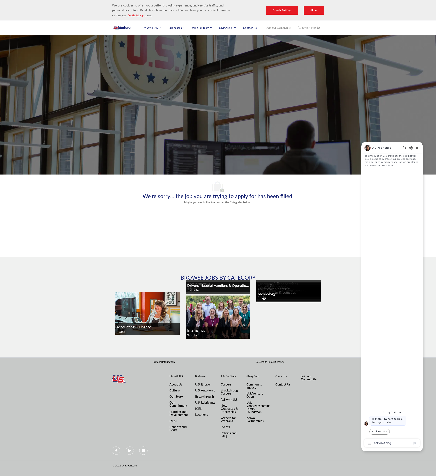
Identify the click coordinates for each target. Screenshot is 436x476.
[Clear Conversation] (404, 147)
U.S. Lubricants (205, 402)
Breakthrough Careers (230, 391)
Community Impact (254, 385)
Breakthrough (204, 396)
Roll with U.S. (229, 399)
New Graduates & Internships (229, 408)
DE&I (173, 420)
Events (225, 427)
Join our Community (279, 27)
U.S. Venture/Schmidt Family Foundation (258, 407)
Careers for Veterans (228, 419)
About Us (175, 384)
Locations (201, 414)
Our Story (176, 396)
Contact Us (283, 384)
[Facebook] (116, 451)
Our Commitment (178, 404)
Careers (226, 384)
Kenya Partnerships (255, 419)
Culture (174, 390)
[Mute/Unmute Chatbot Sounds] (410, 147)
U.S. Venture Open (254, 394)
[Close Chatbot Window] (417, 147)
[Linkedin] (130, 451)
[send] (415, 443)
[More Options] (369, 443)
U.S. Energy (203, 384)
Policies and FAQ (229, 434)
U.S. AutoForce (205, 390)
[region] (392, 295)
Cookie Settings (136, 15)
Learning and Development (178, 413)
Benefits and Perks (178, 428)
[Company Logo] (121, 27)
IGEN (198, 408)
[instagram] (143, 451)
